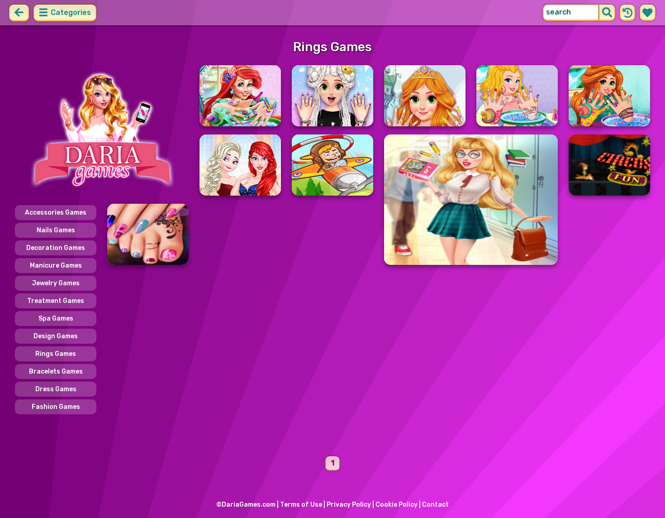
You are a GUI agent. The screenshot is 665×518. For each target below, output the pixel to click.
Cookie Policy (396, 504)
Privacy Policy (349, 504)
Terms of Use (301, 504)
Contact (435, 504)
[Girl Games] (102, 130)
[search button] (607, 13)
